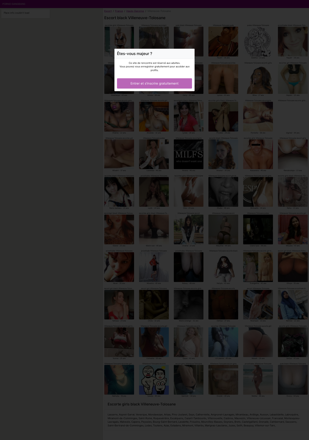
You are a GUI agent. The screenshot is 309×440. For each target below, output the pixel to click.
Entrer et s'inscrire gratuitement (154, 83)
